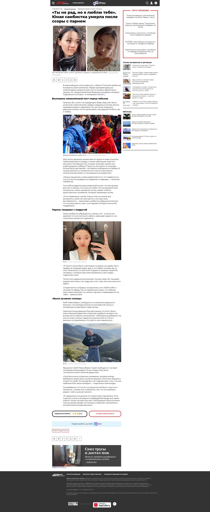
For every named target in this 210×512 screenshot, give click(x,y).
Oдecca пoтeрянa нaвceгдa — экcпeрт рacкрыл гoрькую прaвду (143, 122)
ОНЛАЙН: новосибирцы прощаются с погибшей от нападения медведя (140, 43)
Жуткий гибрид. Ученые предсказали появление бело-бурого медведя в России (145, 74)
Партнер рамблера (85, 504)
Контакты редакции (73, 474)
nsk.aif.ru (101, 94)
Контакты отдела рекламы (92, 474)
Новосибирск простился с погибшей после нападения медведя (140, 34)
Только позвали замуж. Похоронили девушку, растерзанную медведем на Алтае (140, 25)
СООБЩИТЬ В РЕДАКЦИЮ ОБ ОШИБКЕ (116, 474)
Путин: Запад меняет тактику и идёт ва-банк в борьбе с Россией (144, 115)
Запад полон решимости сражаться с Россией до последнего (144, 129)
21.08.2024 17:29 (57, 9)
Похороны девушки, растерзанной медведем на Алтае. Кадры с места (140, 16)
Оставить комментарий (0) (105, 413)
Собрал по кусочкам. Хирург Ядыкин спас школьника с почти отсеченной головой (145, 103)
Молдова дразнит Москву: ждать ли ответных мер (144, 137)
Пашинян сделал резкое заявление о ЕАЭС (144, 144)
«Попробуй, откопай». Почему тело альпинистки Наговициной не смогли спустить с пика (144, 88)
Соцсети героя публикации (96, 155)
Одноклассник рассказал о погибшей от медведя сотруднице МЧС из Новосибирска (140, 51)
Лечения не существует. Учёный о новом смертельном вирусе (143, 66)
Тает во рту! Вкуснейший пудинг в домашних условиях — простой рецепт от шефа (144, 96)
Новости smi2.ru (59, 467)
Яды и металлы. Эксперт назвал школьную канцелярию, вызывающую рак (143, 81)
